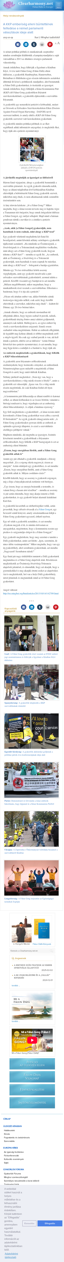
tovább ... (16, 986)
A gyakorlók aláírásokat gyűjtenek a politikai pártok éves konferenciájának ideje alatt (28, 753)
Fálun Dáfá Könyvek (42, 944)
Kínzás (7, 1134)
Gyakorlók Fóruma (12, 1174)
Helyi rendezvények (13, 16)
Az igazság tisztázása (14, 1152)
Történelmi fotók (11, 1184)
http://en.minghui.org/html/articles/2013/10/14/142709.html (30, 593)
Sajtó (6, 1163)
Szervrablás (9, 1141)
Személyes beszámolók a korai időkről (21, 1181)
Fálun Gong (44, 509)
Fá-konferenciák (11, 1156)
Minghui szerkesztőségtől (16, 1177)
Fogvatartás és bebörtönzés (17, 1138)
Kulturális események (14, 1159)
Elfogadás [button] (50, 1223)
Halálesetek (9, 1130)
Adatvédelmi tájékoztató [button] (11, 1255)
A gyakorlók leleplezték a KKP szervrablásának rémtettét (24, 704)
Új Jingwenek (19, 958)
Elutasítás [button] (29, 1223)
